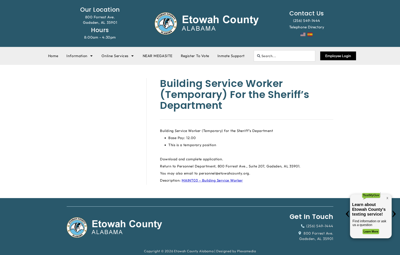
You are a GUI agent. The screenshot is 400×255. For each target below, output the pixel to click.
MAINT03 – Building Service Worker (212, 180)
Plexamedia (246, 251)
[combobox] (284, 56)
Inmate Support (231, 55)
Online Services (115, 55)
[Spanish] (310, 33)
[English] (303, 33)
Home (53, 55)
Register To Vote (195, 55)
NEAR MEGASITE (157, 55)
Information (77, 55)
